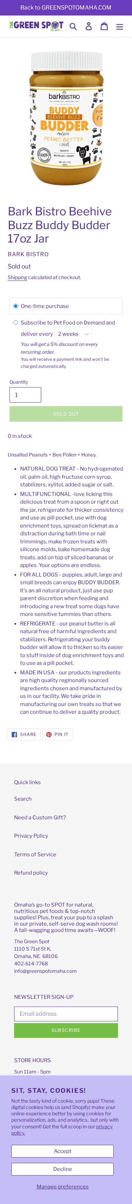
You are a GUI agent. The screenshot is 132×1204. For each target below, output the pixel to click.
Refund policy (31, 873)
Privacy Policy (31, 836)
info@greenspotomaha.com (45, 971)
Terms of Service (35, 854)
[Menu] (119, 26)
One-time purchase (45, 306)
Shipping (17, 277)
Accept (62, 1151)
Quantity (19, 382)
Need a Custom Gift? (40, 817)
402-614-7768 (31, 963)
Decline (62, 1169)
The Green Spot (31, 941)
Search (23, 799)
